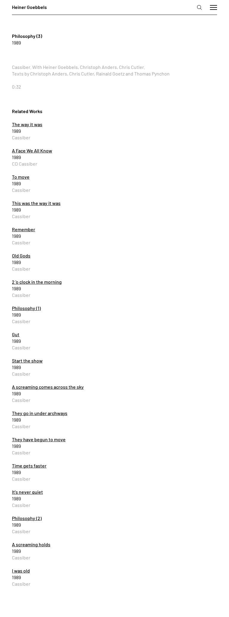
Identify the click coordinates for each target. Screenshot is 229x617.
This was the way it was (36, 203)
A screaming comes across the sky (48, 387)
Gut (15, 334)
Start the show (27, 360)
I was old (21, 570)
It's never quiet (27, 492)
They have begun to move (39, 439)
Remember (23, 229)
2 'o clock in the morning (37, 282)
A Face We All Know (32, 150)
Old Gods (21, 255)
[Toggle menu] (213, 7)
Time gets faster (29, 465)
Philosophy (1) (26, 308)
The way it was (27, 124)
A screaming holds (31, 544)
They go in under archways (39, 413)
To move (21, 177)
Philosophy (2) (27, 518)
